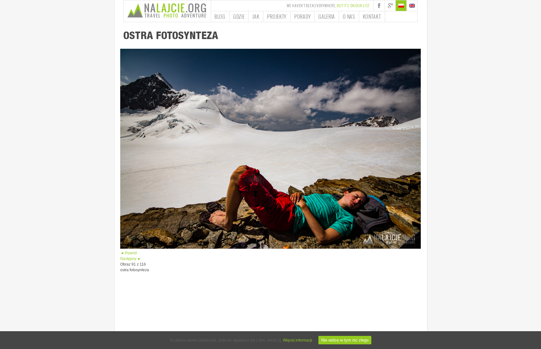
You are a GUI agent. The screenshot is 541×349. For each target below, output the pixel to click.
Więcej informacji (297, 340)
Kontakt (372, 16)
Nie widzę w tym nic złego (344, 340)
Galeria (326, 16)
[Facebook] (379, 5)
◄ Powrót (128, 253)
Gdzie (239, 16)
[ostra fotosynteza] (270, 247)
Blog (219, 16)
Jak (255, 16)
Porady (302, 16)
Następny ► (130, 259)
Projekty (276, 16)
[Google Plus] (390, 5)
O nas (349, 16)
